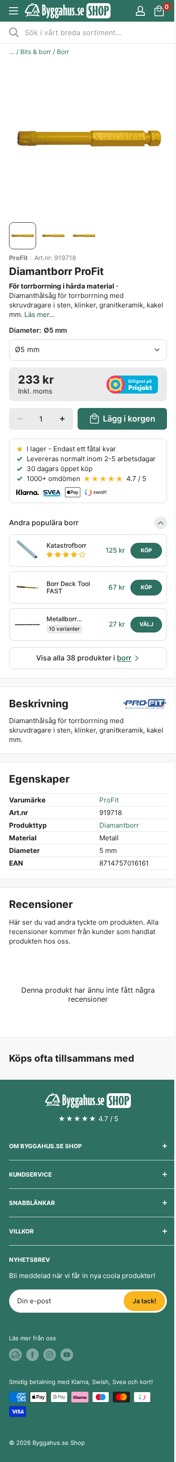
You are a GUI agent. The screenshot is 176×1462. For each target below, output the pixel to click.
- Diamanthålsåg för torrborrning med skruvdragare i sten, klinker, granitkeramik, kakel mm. (86, 300)
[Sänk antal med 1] (20, 419)
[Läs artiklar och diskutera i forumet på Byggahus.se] (15, 1354)
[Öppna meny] (13, 10)
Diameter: (38, 330)
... (11, 51)
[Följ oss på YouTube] (66, 1354)
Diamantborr (119, 825)
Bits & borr (35, 51)
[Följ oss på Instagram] (49, 1354)
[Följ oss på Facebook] (32, 1354)
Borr (63, 51)
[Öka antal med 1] (62, 419)
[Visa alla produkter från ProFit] (144, 704)
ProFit (18, 257)
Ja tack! (144, 1301)
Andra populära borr (44, 522)
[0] (159, 10)
